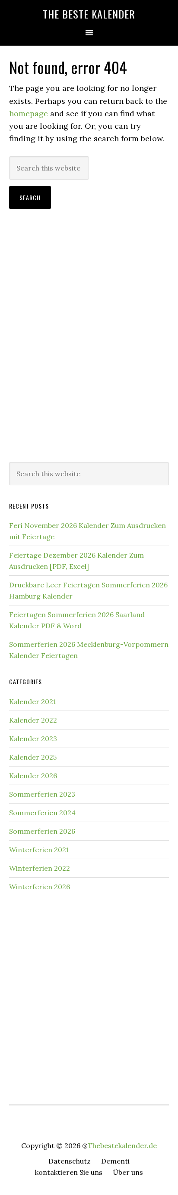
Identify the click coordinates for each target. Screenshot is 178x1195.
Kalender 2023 (33, 738)
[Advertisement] (89, 356)
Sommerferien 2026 (42, 831)
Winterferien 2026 (39, 886)
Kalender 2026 (33, 775)
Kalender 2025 (33, 757)
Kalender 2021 (32, 701)
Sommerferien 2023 (42, 794)
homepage (28, 113)
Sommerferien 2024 (42, 812)
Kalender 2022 (33, 720)
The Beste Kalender (89, 14)
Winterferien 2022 (39, 868)
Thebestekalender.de (122, 1145)
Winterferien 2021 (39, 849)
